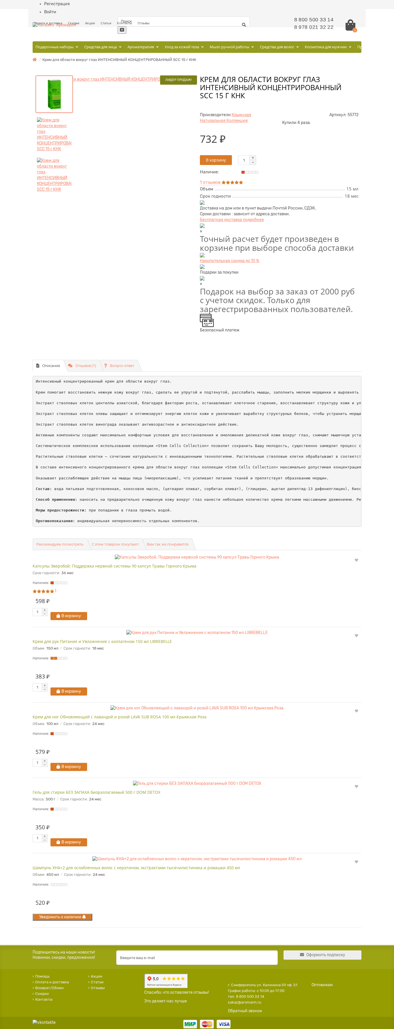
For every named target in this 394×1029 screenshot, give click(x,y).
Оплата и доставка (48, 23)
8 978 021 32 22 (314, 27)
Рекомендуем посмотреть (60, 544)
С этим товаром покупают (115, 544)
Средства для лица (101, 46)
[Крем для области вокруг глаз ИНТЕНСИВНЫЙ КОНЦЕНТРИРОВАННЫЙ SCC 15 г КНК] (114, 82)
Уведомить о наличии (60, 917)
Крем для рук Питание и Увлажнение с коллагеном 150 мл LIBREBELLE (102, 641)
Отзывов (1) (85, 365)
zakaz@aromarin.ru (244, 1002)
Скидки (73, 23)
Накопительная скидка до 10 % (229, 260)
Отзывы (143, 23)
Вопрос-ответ (122, 365)
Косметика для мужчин (326, 46)
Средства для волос (277, 46)
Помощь (42, 976)
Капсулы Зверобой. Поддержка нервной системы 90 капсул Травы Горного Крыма (114, 566)
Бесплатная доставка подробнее (232, 219)
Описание (51, 365)
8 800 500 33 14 (314, 20)
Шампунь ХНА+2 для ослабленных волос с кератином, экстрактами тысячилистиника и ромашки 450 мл (136, 867)
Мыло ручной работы (230, 46)
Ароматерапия (141, 46)
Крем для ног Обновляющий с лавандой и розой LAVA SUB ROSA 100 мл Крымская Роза (120, 717)
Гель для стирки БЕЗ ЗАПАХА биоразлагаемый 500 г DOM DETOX (96, 792)
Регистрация (57, 3)
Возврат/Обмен (49, 988)
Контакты (124, 23)
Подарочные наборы (54, 46)
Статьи (106, 23)
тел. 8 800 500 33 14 (246, 996)
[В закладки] (356, 560)
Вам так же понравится (167, 544)
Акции (90, 23)
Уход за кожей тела (182, 46)
